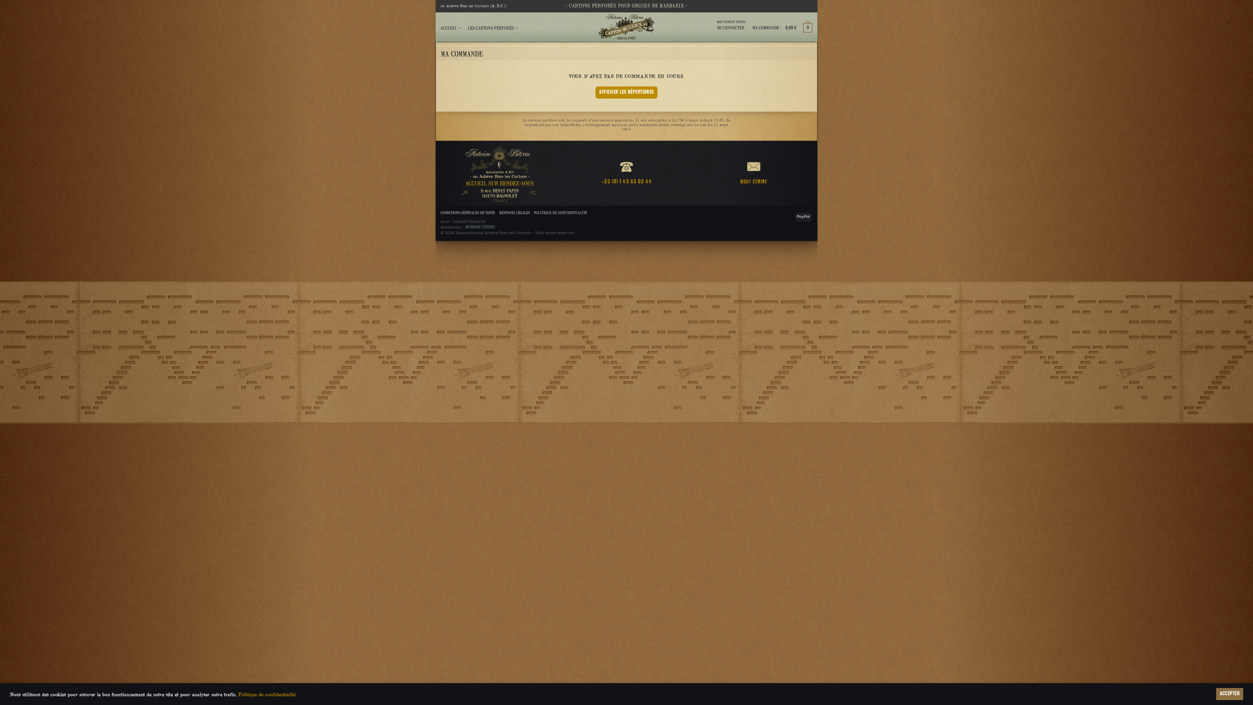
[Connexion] (731, 33)
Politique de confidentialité (560, 212)
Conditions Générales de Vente (468, 212)
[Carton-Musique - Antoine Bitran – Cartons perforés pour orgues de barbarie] (626, 27)
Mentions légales (514, 212)
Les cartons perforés (491, 28)
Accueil (449, 28)
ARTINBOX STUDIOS (480, 227)
